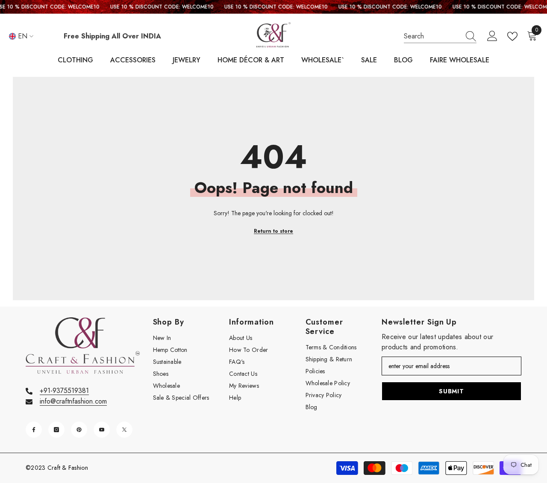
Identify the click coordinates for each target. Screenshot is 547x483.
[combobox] (432, 36)
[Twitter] (124, 430)
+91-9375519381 (64, 390)
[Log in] (492, 36)
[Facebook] (34, 430)
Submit (451, 391)
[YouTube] (102, 430)
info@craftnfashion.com (73, 401)
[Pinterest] (79, 430)
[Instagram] (56, 430)
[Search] (440, 36)
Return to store (273, 231)
